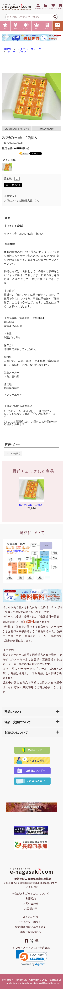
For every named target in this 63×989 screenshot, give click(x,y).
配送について (13, 711)
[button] (31, 958)
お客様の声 (30, 908)
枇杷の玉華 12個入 (30, 505)
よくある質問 (30, 916)
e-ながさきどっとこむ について (30, 893)
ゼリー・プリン (17, 51)
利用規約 (31, 898)
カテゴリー (26, 28)
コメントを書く (13, 453)
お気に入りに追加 (46, 129)
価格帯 (16, 28)
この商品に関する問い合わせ (16, 129)
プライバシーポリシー (31, 922)
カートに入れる (13, 185)
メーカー (47, 28)
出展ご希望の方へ (30, 932)
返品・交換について (18, 722)
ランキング (36, 28)
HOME (8, 49)
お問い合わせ (58, 28)
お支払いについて (16, 732)
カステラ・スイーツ (29, 49)
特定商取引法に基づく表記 (30, 927)
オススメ (5, 28)
